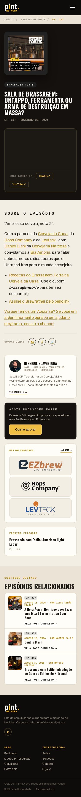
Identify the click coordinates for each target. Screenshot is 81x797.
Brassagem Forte (33, 19)
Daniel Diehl (15, 246)
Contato (47, 763)
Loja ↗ (46, 769)
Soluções (48, 758)
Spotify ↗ (44, 176)
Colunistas (11, 763)
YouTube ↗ (19, 184)
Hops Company (18, 240)
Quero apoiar (25, 429)
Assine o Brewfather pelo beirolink (39, 301)
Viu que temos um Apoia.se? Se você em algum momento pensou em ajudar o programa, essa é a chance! (40, 317)
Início (9, 19)
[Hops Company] (40, 486)
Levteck (48, 240)
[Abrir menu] (72, 7)
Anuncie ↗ (66, 450)
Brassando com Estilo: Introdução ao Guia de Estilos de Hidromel (48, 671)
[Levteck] (40, 508)
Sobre (46, 753)
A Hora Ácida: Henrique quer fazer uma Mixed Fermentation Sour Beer (48, 613)
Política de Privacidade (17, 789)
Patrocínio (10, 769)
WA (32, 342)
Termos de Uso (45, 789)
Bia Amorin (40, 252)
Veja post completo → (40, 623)
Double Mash (33, 642)
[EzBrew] (40, 465)
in (8, 732)
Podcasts (10, 753)
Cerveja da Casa (53, 234)
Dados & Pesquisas (17, 758)
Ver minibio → (18, 392)
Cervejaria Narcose (49, 246)
